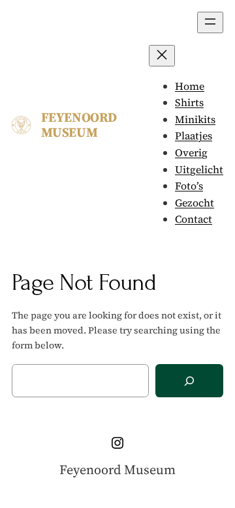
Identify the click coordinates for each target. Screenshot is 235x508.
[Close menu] (162, 55)
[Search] (189, 380)
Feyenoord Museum (79, 124)
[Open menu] (210, 22)
